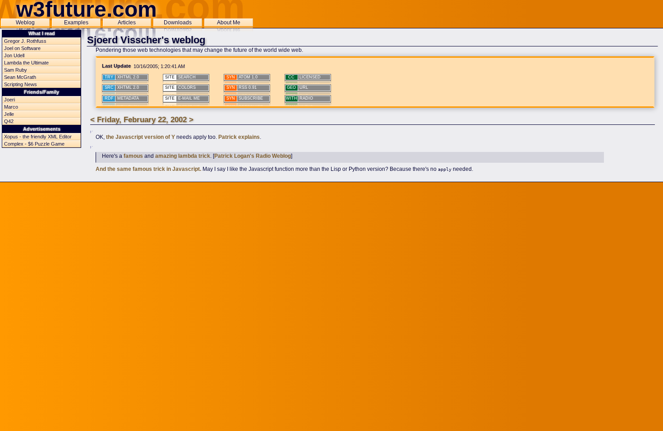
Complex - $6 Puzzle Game (34, 144)
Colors (180, 87)
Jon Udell (14, 55)
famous (133, 156)
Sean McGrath (20, 77)
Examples (76, 22)
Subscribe (244, 98)
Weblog (25, 22)
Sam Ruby (15, 70)
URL (297, 87)
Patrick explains (239, 137)
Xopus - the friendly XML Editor (38, 136)
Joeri (9, 99)
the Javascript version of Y (140, 137)
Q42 (9, 121)
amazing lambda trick (182, 156)
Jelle (9, 114)
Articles (127, 22)
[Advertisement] (331, 203)
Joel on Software (22, 48)
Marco (11, 107)
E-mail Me (182, 98)
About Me (228, 22)
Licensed (304, 77)
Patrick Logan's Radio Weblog (252, 156)
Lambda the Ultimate (26, 62)
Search (180, 77)
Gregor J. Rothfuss (25, 41)
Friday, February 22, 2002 (142, 119)
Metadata (122, 98)
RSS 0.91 (241, 87)
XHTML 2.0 (122, 77)
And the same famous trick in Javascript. (148, 169)
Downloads (178, 22)
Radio (299, 98)
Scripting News (20, 84)
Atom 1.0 (242, 77)
